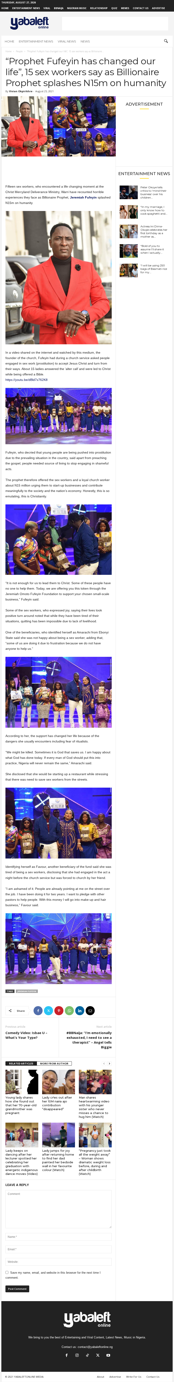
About (100, 1376)
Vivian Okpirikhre (20, 91)
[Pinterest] (58, 1010)
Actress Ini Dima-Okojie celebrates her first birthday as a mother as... (153, 231)
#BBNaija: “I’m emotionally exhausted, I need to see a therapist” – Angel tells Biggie (89, 1039)
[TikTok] (87, 1355)
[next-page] (109, 1063)
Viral (47, 8)
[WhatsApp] (69, 1010)
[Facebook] (38, 1010)
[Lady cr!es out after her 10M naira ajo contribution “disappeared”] (58, 1082)
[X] (48, 1010)
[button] (166, 41)
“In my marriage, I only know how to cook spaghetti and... (153, 210)
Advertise (158, 8)
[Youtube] (108, 1355)
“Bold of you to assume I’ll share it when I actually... (152, 249)
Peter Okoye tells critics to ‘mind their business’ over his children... (153, 192)
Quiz (114, 8)
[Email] (90, 1010)
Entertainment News (26, 8)
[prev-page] (104, 1063)
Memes (125, 8)
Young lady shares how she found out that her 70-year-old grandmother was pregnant (20, 1105)
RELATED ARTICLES (21, 1063)
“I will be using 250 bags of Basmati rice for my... (153, 269)
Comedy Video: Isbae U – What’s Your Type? (26, 1035)
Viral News (67, 41)
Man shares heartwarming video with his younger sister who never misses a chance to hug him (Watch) (94, 1107)
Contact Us (140, 8)
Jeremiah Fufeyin (26, 991)
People (19, 51)
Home (5, 8)
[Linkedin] (79, 1010)
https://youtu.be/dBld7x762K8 (26, 380)
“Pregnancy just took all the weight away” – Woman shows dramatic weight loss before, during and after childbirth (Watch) (95, 1162)
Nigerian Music (77, 8)
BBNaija (58, 8)
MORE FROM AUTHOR (54, 1063)
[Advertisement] (115, 23)
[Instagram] (77, 1355)
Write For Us (133, 1376)
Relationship (99, 8)
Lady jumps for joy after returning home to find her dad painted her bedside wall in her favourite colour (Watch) (58, 1160)
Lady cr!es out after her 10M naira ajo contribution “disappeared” (57, 1103)
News (85, 41)
